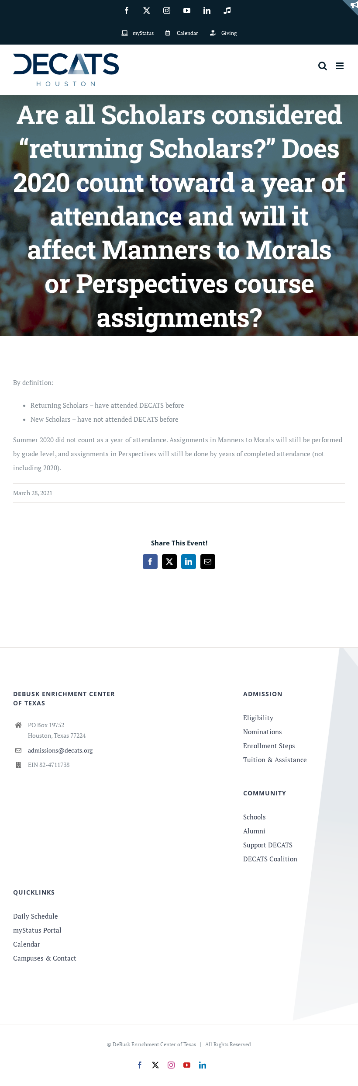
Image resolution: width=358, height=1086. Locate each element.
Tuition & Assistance (275, 759)
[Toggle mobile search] (322, 65)
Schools (254, 816)
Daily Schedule (35, 916)
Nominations (262, 731)
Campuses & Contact (44, 958)
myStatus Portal (37, 930)
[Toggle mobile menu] (340, 65)
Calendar (26, 944)
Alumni (254, 830)
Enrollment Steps (269, 745)
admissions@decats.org (60, 750)
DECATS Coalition (270, 858)
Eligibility (258, 717)
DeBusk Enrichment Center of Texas (154, 1044)
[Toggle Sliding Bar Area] (350, 8)
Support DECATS (268, 844)
